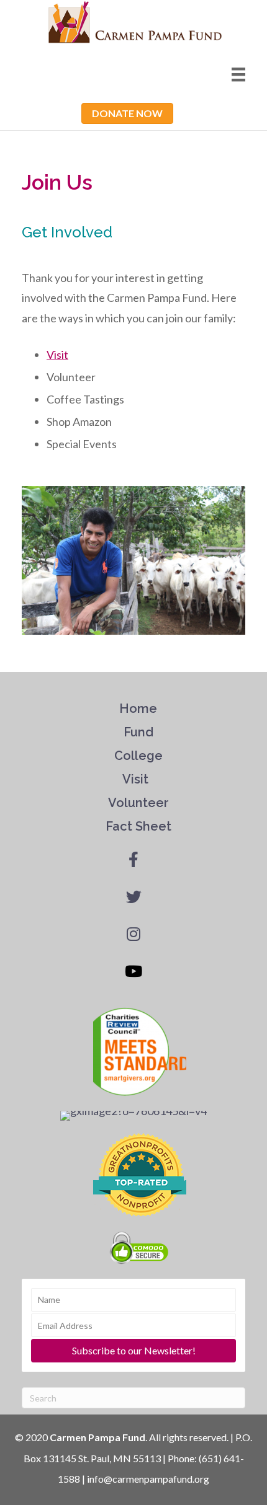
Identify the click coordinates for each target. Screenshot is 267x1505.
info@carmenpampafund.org (148, 1479)
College (138, 755)
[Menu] (238, 74)
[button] (127, 113)
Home (139, 708)
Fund (138, 732)
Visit (137, 779)
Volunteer (138, 802)
